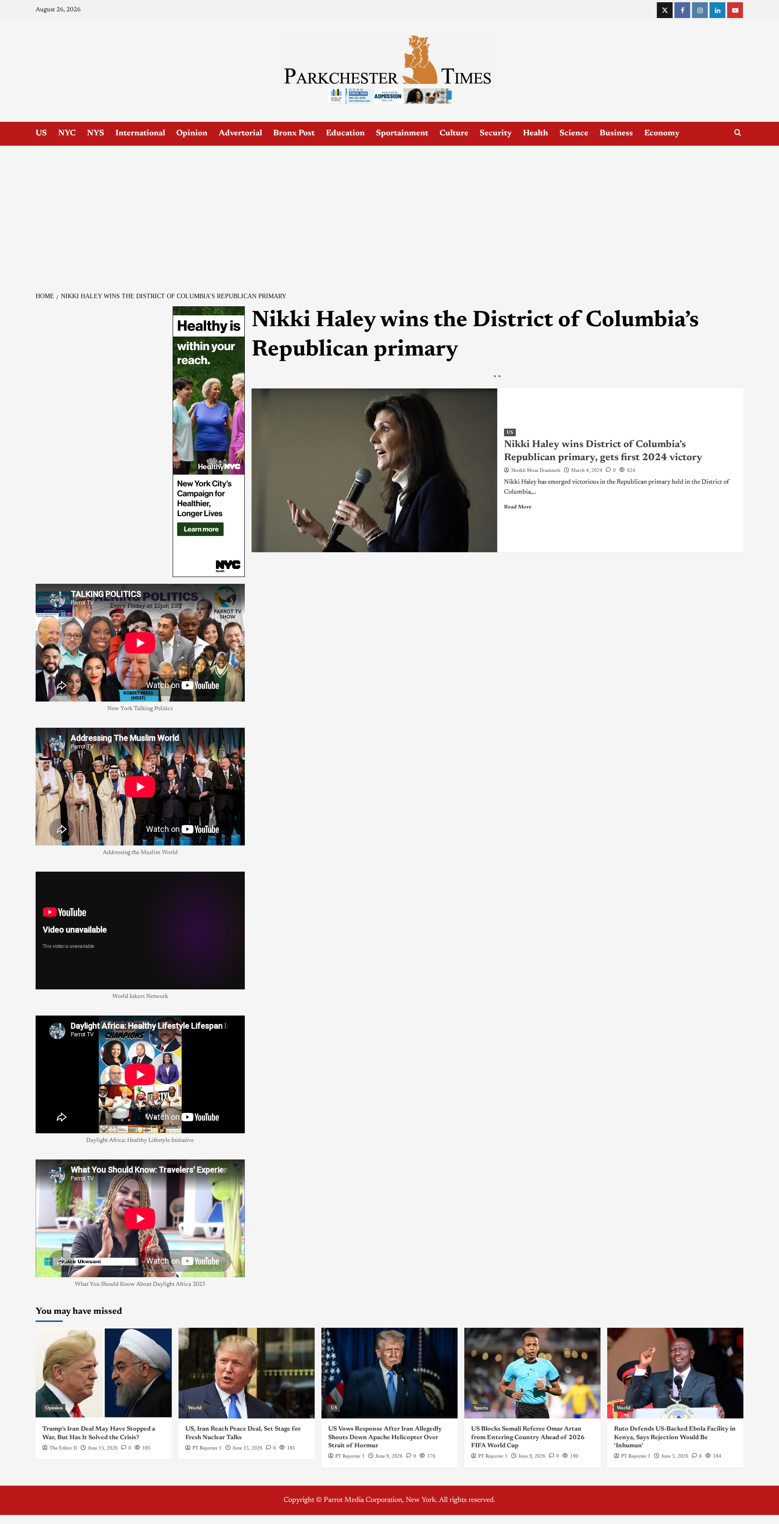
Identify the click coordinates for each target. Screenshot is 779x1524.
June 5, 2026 (674, 1456)
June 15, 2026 (103, 1447)
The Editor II (63, 1447)
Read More (518, 507)
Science (573, 133)
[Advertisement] (389, 213)
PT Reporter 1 (207, 1447)
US (41, 133)
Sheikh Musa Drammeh (535, 470)
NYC (67, 133)
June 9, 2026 (389, 1456)
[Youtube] (735, 10)
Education (345, 133)
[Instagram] (700, 10)
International (140, 133)
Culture (454, 133)
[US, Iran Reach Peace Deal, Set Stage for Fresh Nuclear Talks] (247, 1373)
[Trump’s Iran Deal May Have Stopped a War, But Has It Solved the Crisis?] (104, 1373)
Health (535, 133)
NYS (95, 133)
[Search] (737, 133)
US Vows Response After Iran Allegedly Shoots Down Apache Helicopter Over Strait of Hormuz (385, 1437)
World (195, 1407)
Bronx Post (294, 133)
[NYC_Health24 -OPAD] (209, 441)
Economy (661, 133)
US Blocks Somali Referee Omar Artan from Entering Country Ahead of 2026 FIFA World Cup (528, 1437)
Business (616, 133)
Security (496, 133)
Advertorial (240, 133)
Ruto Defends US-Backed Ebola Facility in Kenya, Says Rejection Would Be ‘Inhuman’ (675, 1437)
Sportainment (402, 133)
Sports (481, 1407)
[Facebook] (682, 10)
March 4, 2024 (586, 470)
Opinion (191, 133)
